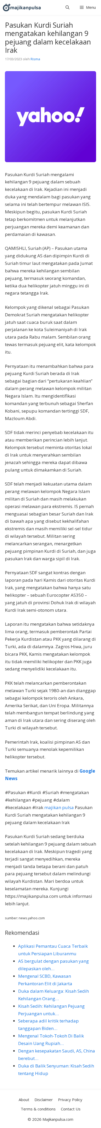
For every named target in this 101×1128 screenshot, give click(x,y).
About (24, 1099)
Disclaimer (43, 1099)
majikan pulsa (59, 807)
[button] (67, 7)
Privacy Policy (70, 1099)
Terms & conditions (38, 1108)
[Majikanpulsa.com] (22, 7)
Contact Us (71, 1108)
